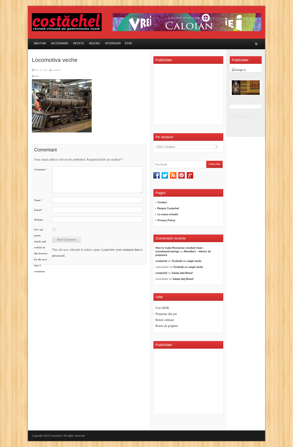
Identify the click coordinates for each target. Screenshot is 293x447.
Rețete (78, 43)
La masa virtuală (167, 214)
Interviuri (113, 43)
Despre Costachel (168, 208)
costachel (56, 69)
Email (38, 210)
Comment (40, 169)
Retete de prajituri (166, 326)
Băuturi (40, 43)
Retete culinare (164, 320)
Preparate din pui (166, 314)
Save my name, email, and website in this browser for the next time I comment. (41, 250)
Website (38, 219)
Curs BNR (162, 308)
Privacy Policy (166, 220)
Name (38, 200)
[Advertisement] (188, 96)
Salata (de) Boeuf (182, 272)
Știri (128, 43)
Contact (162, 202)
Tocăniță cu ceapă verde (186, 261)
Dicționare (59, 43)
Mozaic (94, 43)
